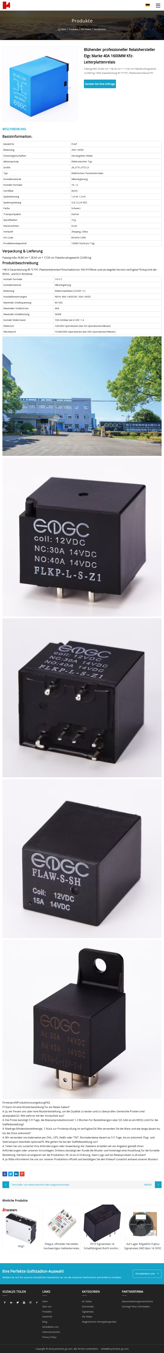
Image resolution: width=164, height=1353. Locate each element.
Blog (44, 1321)
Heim (63, 29)
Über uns (47, 1306)
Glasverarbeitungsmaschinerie (137, 1301)
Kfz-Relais (86, 29)
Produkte (73, 29)
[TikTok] (36, 1302)
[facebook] (4, 1302)
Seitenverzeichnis (51, 1331)
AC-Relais (87, 1301)
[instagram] (30, 1302)
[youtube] (24, 1302)
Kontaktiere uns (145, 1273)
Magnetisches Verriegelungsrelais (99, 1321)
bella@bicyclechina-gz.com (115, 1348)
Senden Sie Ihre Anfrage (100, 84)
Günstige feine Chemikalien (136, 1306)
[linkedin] (11, 1302)
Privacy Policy (49, 1337)
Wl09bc (148, 1184)
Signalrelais (88, 1311)
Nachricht (47, 1316)
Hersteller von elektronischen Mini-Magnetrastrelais (40, 1184)
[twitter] (17, 1302)
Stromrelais (88, 1306)
